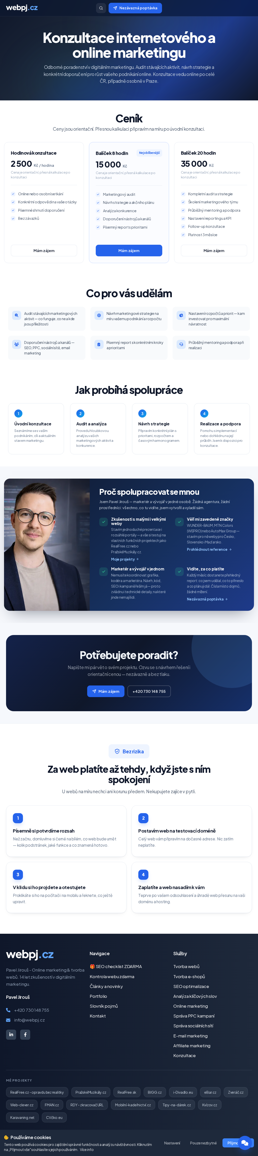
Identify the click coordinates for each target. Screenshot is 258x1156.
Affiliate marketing (191, 1045)
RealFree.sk (127, 1092)
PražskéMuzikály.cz (91, 1092)
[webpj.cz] (48, 8)
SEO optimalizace (191, 986)
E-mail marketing (190, 1035)
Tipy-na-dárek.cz (177, 1105)
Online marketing (190, 1006)
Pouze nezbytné (203, 1143)
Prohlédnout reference (207, 549)
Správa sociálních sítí (193, 1025)
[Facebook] (25, 1035)
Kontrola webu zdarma (112, 976)
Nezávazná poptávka (138, 8)
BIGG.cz (155, 1092)
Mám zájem (44, 250)
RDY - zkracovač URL (87, 1105)
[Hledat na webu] (101, 8)
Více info (87, 1149)
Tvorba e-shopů (189, 976)
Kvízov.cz (209, 1105)
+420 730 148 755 (149, 691)
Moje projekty (123, 559)
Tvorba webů (186, 966)
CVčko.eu (54, 1117)
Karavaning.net (22, 1117)
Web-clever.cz (21, 1105)
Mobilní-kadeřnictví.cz (133, 1105)
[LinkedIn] (11, 1035)
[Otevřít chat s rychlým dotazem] (245, 1143)
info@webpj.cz (29, 1020)
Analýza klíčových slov (195, 996)
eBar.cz (210, 1092)
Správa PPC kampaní (193, 1016)
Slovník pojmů (104, 1006)
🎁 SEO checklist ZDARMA (116, 966)
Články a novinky (106, 986)
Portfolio (98, 996)
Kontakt (98, 1016)
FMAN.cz (52, 1105)
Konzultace (184, 1055)
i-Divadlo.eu (183, 1092)
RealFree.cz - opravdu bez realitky (37, 1092)
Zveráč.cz (236, 1092)
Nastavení (172, 1143)
